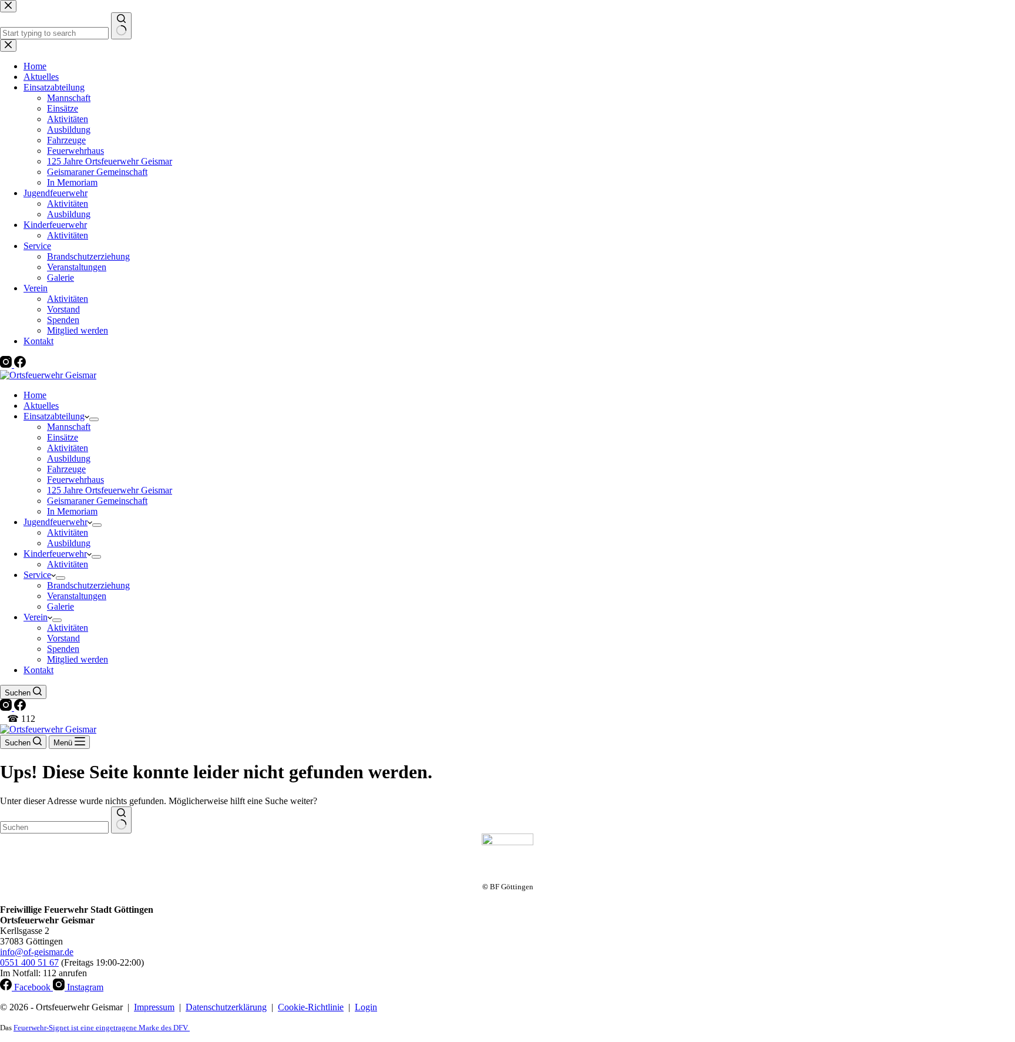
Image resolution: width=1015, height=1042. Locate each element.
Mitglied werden (77, 659)
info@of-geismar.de (36, 952)
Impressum (154, 1007)
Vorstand (63, 638)
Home (34, 395)
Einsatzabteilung (54, 416)
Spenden (63, 649)
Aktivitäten (67, 448)
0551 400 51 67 (29, 962)
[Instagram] (7, 707)
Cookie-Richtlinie (311, 1007)
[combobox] (54, 827)
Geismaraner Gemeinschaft (97, 501)
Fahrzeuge (66, 469)
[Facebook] (20, 707)
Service (37, 575)
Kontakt (38, 670)
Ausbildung (68, 458)
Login (366, 1007)
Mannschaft (68, 427)
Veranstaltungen (76, 596)
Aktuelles (41, 406)
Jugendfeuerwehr (55, 522)
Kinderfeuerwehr (55, 554)
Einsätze (62, 437)
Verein (35, 617)
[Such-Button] (121, 819)
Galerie (60, 606)
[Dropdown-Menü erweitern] (94, 419)
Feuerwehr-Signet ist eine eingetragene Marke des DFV (102, 1027)
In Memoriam (72, 511)
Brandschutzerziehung (88, 585)
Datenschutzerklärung (226, 1007)
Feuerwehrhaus (75, 480)
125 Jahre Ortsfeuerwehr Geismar (109, 490)
